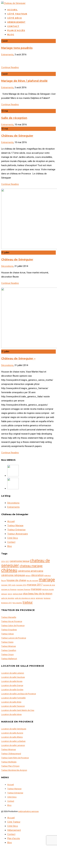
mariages (36, 589)
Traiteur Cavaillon (8, 650)
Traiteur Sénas (7, 634)
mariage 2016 (21, 585)
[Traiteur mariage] (13, 488)
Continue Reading (10, 67)
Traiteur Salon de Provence (12, 625)
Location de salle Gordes (12, 689)
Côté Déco (14, 18)
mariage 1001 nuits (8, 585)
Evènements (7, 54)
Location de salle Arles (11, 702)
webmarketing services (28, 811)
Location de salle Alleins (12, 737)
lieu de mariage (32, 581)
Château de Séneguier (17, 135)
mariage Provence (23, 590)
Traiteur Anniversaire (17, 533)
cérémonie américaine (30, 570)
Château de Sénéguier (17, 259)
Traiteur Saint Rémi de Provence (15, 758)
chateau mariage (31, 566)
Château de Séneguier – (18, 358)
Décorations (7, 266)
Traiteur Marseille (8, 617)
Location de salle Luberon (12, 673)
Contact (13, 26)
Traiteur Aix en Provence (11, 621)
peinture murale (48, 590)
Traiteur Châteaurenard (11, 753)
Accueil (12, 9)
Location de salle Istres (11, 714)
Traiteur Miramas (8, 646)
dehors (28, 576)
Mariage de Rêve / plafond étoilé (24, 80)
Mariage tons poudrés (17, 47)
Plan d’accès (16, 30)
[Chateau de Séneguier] (13, 3)
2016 (3, 561)
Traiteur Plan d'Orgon (10, 766)
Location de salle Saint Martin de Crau (17, 710)
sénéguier (39, 598)
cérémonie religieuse (13, 575)
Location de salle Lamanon (13, 745)
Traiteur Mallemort (9, 658)
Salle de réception (14, 118)
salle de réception (7, 598)
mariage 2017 (34, 584)
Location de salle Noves (11, 681)
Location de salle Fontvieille (13, 698)
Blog (10, 34)
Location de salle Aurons (12, 733)
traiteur (28, 602)
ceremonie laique (19, 561)
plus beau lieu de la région (37, 593)
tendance (47, 598)
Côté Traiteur (17, 14)
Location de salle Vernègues (13, 729)
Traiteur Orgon (7, 654)
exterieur (47, 576)
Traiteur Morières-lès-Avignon (14, 770)
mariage (47, 579)
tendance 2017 (6, 603)
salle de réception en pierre (25, 598)
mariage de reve (49, 585)
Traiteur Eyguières (9, 630)
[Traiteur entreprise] (13, 475)
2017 (7, 561)
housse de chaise (16, 580)
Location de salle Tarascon (13, 706)
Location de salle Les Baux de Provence (18, 694)
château (9, 570)
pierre (10, 594)
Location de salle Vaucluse (13, 677)
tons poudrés (17, 603)
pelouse (4, 594)
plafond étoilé (17, 594)
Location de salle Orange (12, 685)
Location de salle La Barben (13, 741)
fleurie (3, 581)
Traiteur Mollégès (8, 762)
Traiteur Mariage (15, 525)
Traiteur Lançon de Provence (13, 638)
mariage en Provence (9, 590)
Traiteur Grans (7, 642)
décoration (37, 575)
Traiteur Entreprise (16, 529)
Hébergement (16, 22)
